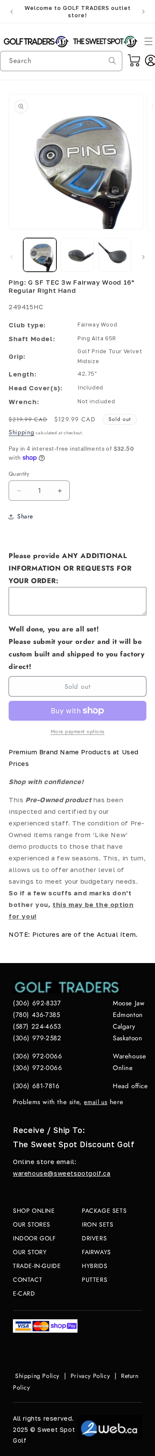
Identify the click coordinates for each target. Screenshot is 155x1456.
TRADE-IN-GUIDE (37, 1265)
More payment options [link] (78, 731)
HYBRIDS (94, 1265)
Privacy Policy (90, 1375)
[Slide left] (11, 257)
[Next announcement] (143, 11)
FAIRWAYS (96, 1252)
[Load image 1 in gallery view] (39, 254)
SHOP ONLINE (34, 1210)
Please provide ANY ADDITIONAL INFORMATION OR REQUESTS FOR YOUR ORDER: (70, 568)
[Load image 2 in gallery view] (77, 254)
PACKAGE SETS (104, 1210)
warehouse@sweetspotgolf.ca (62, 1173)
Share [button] (25, 516)
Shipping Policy (37, 1375)
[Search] (112, 60)
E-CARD (24, 1293)
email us (95, 1102)
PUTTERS (94, 1279)
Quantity (19, 474)
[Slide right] (143, 257)
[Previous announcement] (11, 11)
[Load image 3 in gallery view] (114, 254)
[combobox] (61, 61)
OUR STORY (29, 1252)
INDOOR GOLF (34, 1238)
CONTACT (27, 1279)
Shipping (21, 432)
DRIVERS (94, 1238)
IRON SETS (97, 1224)
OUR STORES (31, 1224)
